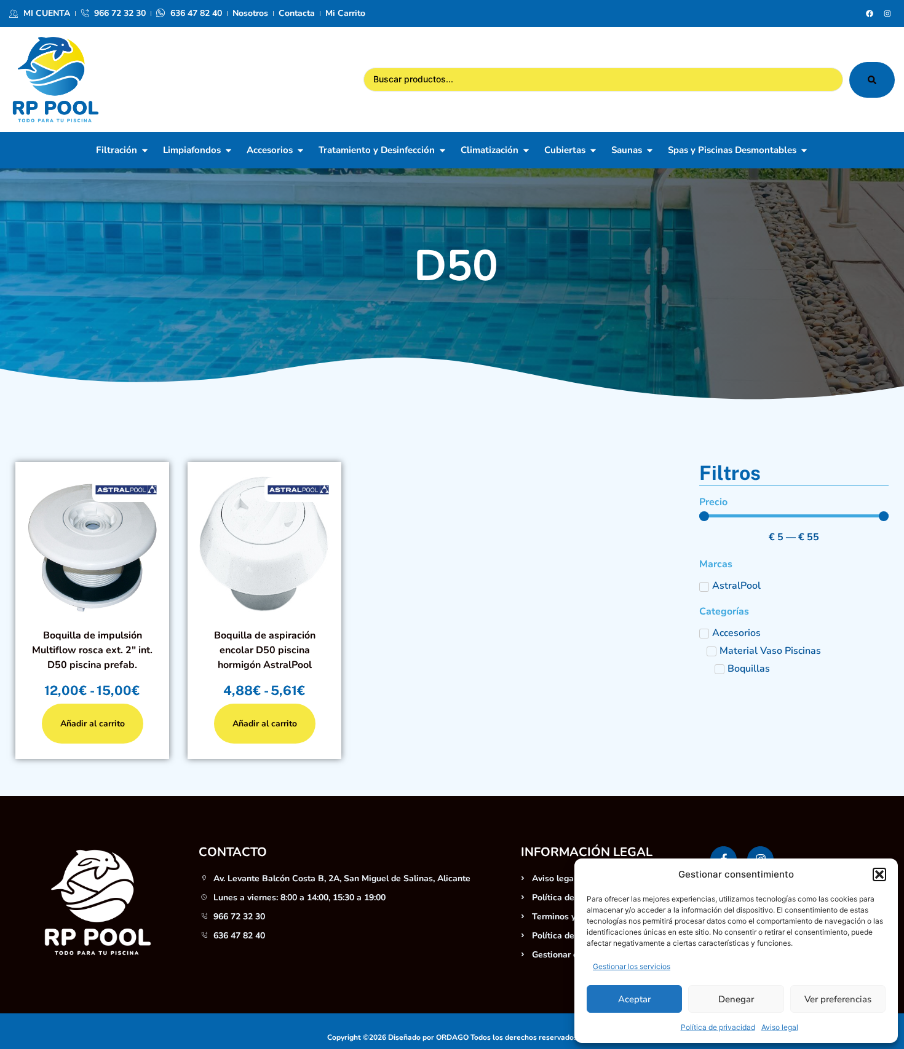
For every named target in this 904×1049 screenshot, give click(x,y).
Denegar (736, 999)
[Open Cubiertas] (593, 150)
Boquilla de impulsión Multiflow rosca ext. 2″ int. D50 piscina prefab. (92, 650)
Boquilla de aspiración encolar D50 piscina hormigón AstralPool (264, 650)
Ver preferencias (837, 999)
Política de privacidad (718, 1027)
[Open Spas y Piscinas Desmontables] (804, 150)
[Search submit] (872, 80)
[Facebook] (869, 13)
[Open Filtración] (144, 150)
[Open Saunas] (649, 150)
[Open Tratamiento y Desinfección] (442, 150)
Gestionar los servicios (631, 966)
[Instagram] (887, 13)
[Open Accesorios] (300, 150)
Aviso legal (779, 1027)
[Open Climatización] (526, 150)
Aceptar (634, 999)
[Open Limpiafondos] (228, 150)
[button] (879, 874)
